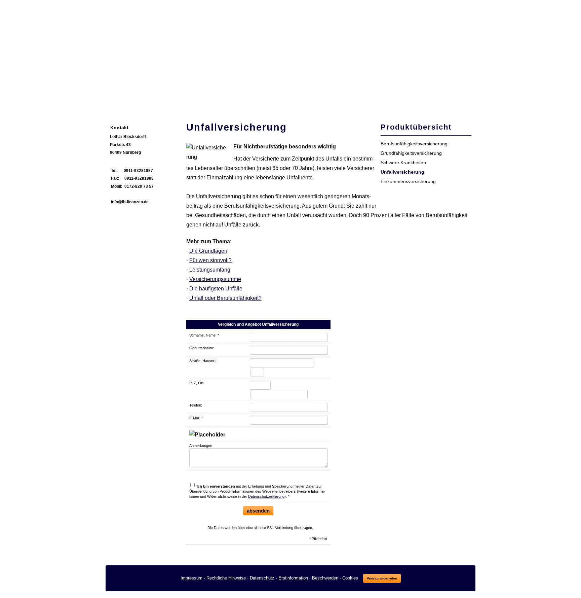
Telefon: (195, 405)
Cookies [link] (350, 578)
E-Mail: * (196, 418)
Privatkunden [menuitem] (208, 99)
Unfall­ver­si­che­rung (402, 172)
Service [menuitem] (288, 99)
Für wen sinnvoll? (210, 260)
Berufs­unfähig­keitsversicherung (414, 143)
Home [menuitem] (117, 99)
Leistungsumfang (209, 270)
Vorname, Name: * (204, 335)
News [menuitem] (176, 99)
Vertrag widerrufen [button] (382, 578)
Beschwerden (325, 578)
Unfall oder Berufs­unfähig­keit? (225, 298)
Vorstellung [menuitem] (146, 99)
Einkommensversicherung (408, 181)
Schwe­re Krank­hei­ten (403, 162)
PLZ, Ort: (196, 383)
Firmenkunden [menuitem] (252, 99)
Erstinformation (293, 578)
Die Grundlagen (208, 251)
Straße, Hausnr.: (202, 361)
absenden (258, 511)
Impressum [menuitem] (320, 99)
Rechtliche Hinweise (226, 578)
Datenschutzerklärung (266, 496)
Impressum (191, 578)
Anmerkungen (200, 446)
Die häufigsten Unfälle (215, 288)
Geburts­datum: (201, 348)
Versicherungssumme (215, 279)
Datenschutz (262, 578)
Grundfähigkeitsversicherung (411, 153)
